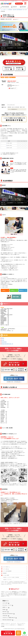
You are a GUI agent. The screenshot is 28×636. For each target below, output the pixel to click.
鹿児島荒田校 (4, 341)
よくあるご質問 (6, 575)
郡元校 (3, 340)
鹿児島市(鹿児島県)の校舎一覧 (7, 343)
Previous (1, 42)
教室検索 (10, 9)
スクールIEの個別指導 (7, 571)
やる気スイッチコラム (7, 579)
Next (27, 42)
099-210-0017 (8, 19)
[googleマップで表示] (16, 19)
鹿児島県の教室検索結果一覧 (18, 9)
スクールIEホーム (4, 9)
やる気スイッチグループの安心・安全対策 (11, 577)
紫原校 (3, 338)
